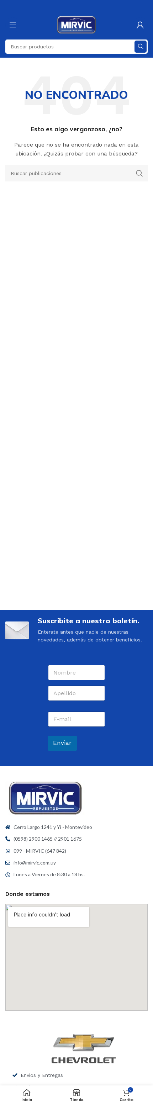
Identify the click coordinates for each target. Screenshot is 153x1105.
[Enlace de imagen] (45, 797)
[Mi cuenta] (140, 25)
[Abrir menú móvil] (13, 25)
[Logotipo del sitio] (76, 24)
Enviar (62, 742)
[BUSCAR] (140, 47)
